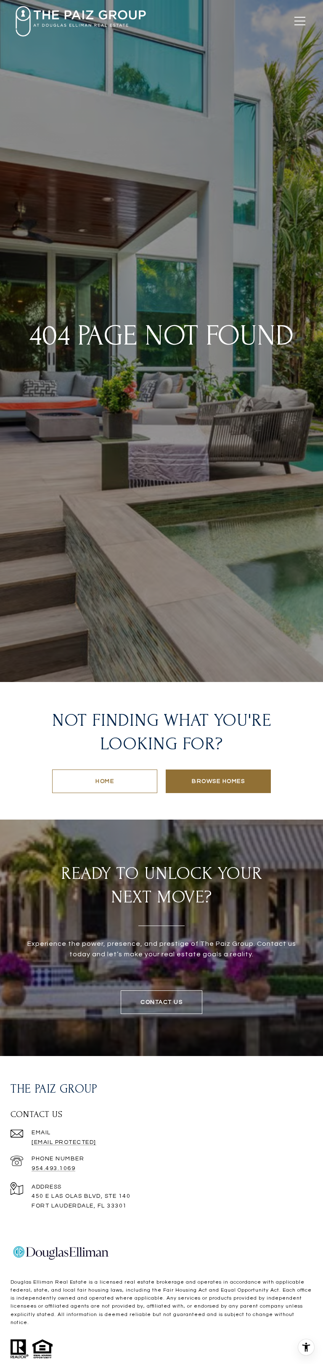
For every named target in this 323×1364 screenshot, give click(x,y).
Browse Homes (218, 781)
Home (104, 781)
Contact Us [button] (161, 1002)
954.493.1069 (53, 1168)
